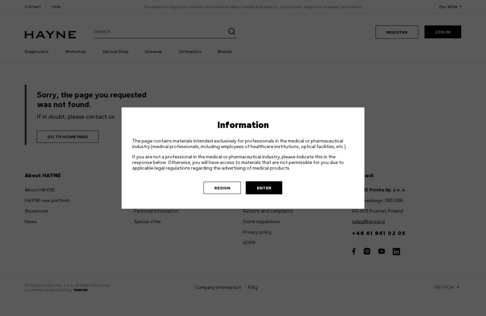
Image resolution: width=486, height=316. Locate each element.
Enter (264, 187)
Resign (222, 187)
